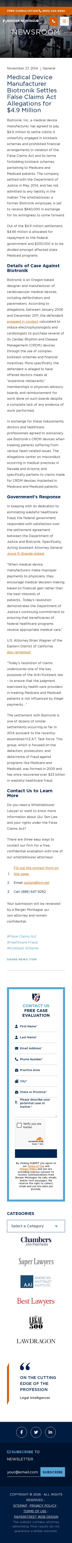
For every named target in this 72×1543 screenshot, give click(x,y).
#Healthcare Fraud (22, 942)
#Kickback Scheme (22, 948)
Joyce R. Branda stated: (26, 553)
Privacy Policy (28, 1169)
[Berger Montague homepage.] (23, 21)
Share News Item (22, 959)
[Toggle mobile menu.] (64, 21)
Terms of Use (36, 1166)
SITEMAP (20, 1505)
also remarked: (19, 652)
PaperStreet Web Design (36, 1516)
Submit (36, 1153)
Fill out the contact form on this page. (36, 871)
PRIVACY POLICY (43, 1505)
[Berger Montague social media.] (21, 1432)
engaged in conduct (22, 321)
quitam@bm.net (36, 882)
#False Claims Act (21, 936)
